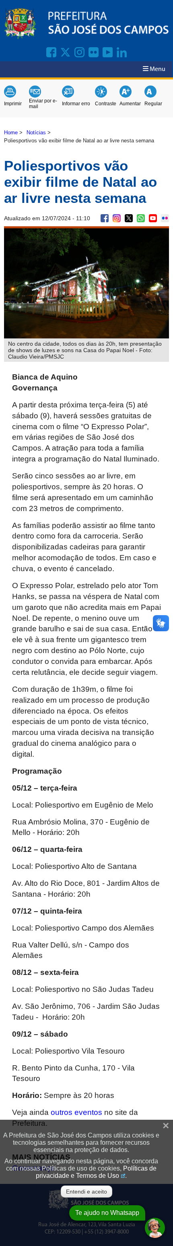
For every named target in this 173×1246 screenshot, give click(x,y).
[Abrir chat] (155, 1228)
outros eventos (76, 1112)
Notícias (36, 132)
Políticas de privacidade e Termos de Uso (96, 1172)
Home (11, 132)
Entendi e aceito (86, 1191)
